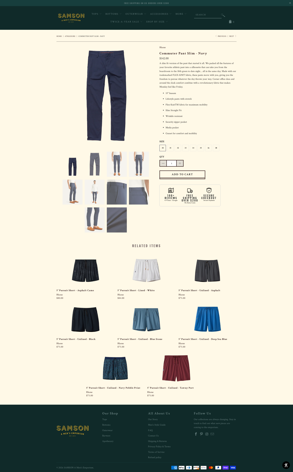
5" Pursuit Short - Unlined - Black (85, 319)
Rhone (162, 47)
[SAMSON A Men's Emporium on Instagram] (207, 434)
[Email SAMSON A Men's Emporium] (212, 434)
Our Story (153, 419)
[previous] (61, 96)
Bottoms (112, 14)
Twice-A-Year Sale (125, 21)
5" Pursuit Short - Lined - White (146, 270)
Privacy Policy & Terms (159, 446)
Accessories (159, 14)
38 (216, 148)
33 (185, 148)
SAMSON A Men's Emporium (78, 467)
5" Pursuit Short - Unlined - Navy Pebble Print (115, 368)
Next (231, 36)
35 (201, 148)
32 (178, 148)
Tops (95, 14)
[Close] (290, 2)
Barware (106, 435)
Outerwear (134, 14)
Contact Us (153, 435)
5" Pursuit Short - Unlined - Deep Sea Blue (208, 319)
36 (208, 148)
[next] (151, 96)
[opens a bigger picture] (106, 96)
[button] (223, 15)
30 (163, 148)
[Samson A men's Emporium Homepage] (71, 18)
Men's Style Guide (157, 424)
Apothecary (107, 441)
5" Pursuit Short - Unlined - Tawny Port (176, 368)
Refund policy (154, 457)
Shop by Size (156, 21)
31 (170, 148)
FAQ (150, 430)
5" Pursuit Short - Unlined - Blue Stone (146, 319)
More (179, 14)
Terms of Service (156, 452)
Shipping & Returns (157, 441)
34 (193, 148)
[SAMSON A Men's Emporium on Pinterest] (201, 434)
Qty (161, 156)
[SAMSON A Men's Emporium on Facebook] (196, 434)
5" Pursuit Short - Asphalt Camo (85, 270)
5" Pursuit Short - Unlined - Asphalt (208, 270)
